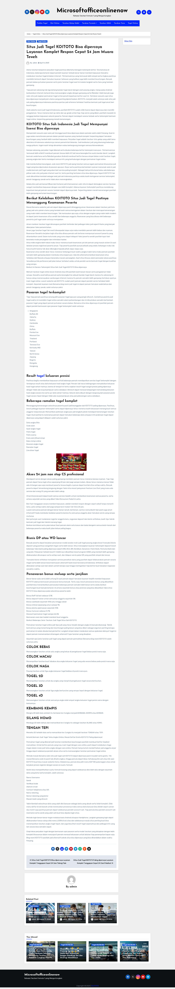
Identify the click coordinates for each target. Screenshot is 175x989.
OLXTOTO (95, 986)
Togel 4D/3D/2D (36, 945)
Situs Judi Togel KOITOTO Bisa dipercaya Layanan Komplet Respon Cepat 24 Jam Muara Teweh (69, 52)
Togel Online (133, 23)
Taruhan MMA (105, 23)
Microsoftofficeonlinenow (92, 11)
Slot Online (54, 23)
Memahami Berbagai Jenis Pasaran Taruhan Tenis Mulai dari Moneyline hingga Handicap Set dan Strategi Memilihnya (71, 953)
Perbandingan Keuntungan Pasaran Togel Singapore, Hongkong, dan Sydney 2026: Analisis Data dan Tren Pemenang (134, 953)
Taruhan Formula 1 (89, 23)
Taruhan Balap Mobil (70, 23)
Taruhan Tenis (119, 23)
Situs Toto (128, 41)
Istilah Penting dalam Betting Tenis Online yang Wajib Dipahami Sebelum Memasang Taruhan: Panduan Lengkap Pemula (40, 953)
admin (35, 63)
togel (41, 376)
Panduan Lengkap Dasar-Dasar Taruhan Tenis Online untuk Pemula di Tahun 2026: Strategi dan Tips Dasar (102, 953)
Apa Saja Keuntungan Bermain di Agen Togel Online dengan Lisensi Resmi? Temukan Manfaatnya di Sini (101, 912)
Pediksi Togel (42, 23)
